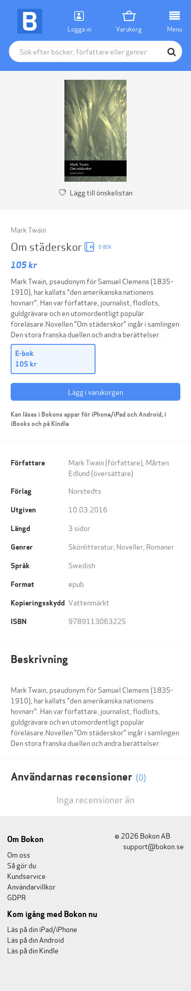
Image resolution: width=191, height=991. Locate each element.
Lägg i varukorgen (95, 391)
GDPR (16, 897)
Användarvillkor (31, 886)
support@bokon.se (153, 846)
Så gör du (21, 865)
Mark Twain (28, 229)
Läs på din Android (35, 939)
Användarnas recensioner (78, 777)
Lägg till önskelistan (101, 192)
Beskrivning (39, 659)
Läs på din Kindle (33, 950)
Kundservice (26, 875)
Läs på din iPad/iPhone (42, 929)
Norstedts (84, 490)
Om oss (18, 854)
